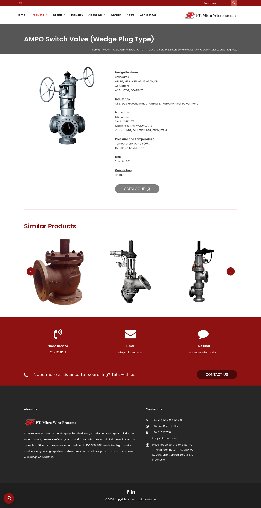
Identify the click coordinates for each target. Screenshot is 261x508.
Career (116, 15)
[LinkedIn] (133, 492)
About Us (95, 15)
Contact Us (148, 15)
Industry (77, 15)
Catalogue (134, 189)
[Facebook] (127, 492)
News (130, 15)
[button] (9, 498)
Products (37, 15)
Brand (57, 15)
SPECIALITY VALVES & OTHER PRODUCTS (135, 49)
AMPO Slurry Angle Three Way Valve (201, 269)
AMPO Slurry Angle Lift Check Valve (59, 269)
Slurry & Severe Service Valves (177, 49)
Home (21, 15)
